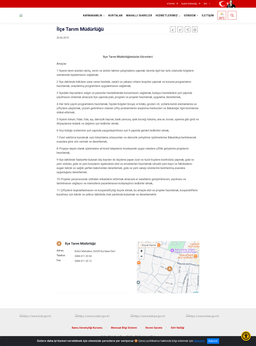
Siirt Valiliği (177, 327)
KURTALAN (115, 15)
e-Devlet (171, 4)
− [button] (141, 256)
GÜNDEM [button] (190, 15)
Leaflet (196, 292)
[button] (187, 29)
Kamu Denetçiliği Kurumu (87, 327)
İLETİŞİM (208, 15)
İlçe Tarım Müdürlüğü (80, 243)
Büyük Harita (149, 245)
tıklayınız (199, 341)
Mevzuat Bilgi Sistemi (124, 327)
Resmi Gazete (153, 327)
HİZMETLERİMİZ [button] (167, 15)
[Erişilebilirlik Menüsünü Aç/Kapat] (246, 336)
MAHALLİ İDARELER (139, 15)
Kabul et (213, 341)
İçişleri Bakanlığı (189, 4)
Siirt (205, 4)
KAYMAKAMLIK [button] (92, 15)
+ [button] (141, 251)
